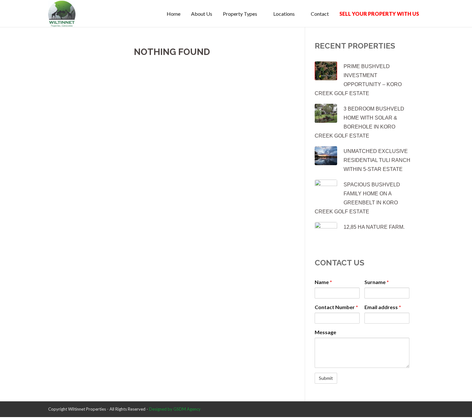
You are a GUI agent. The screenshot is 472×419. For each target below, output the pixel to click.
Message (325, 332)
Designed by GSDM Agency (175, 409)
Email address (382, 307)
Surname (376, 282)
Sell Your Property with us (379, 14)
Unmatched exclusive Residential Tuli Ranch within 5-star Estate (377, 160)
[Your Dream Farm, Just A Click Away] (61, 13)
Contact (320, 14)
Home (173, 14)
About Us (201, 14)
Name (323, 282)
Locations (284, 14)
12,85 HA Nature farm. (374, 227)
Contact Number (336, 307)
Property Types (240, 14)
